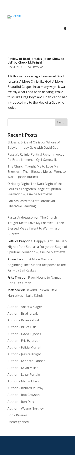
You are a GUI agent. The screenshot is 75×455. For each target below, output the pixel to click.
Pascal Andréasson (21, 217)
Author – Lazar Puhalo (24, 374)
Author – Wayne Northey (26, 408)
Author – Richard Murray (25, 388)
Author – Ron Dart (21, 402)
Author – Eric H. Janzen (24, 341)
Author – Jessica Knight (24, 354)
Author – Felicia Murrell (24, 347)
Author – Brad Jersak (23, 313)
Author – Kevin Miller (23, 368)
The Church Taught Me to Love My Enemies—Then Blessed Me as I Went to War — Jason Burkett (37, 171)
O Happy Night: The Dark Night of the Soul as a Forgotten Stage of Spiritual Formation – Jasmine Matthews (35, 189)
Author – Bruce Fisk (22, 327)
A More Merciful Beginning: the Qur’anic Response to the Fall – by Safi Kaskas (37, 264)
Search (61, 122)
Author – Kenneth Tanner (26, 361)
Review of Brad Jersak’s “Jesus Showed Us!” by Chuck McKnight (36, 61)
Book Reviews (34, 67)
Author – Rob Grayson (24, 395)
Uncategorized (18, 422)
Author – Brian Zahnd (23, 320)
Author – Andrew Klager (25, 307)
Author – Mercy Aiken (23, 381)
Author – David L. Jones (24, 334)
